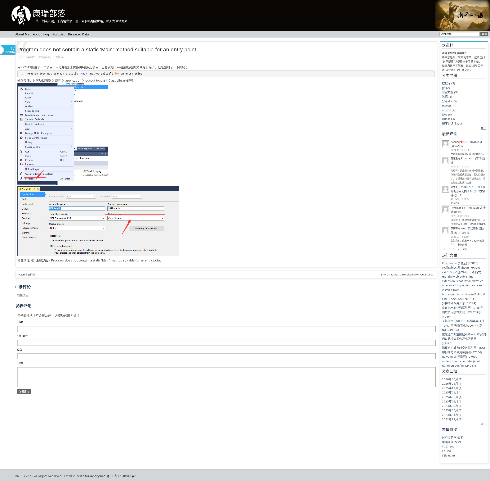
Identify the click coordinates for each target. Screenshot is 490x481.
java (444, 114)
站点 (19, 349)
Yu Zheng (448, 446)
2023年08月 (450, 406)
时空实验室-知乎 (452, 437)
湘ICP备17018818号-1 (121, 476)
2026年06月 (450, 379)
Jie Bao (446, 451)
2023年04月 (450, 415)
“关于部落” (448, 61)
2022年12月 (450, 419)
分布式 (446, 101)
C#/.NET (30, 57)
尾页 (465, 249)
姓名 (20, 322)
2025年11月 (450, 388)
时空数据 (447, 92)
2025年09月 (450, 392)
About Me (22, 34)
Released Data (78, 34)
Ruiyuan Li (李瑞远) (473, 158)
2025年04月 (450, 401)
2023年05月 (450, 410)
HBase (446, 119)
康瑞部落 (49, 13)
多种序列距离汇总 (453, 303)
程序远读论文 (450, 123)
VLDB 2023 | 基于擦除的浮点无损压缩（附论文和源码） (468, 191)
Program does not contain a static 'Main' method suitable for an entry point (106, 49)
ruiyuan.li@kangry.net (89, 476)
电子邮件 (22, 336)
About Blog (41, 34)
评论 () (60, 57)
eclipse (446, 110)
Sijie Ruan (448, 455)
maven (446, 105)
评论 (20, 363)
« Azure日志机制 (26, 274)
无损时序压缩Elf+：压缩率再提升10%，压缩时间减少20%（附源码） (463, 325)
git (443, 88)
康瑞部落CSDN (451, 442)
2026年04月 (450, 383)
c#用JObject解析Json (455, 267)
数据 (445, 96)
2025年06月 (450, 397)
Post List (58, 34)
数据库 (446, 83)
